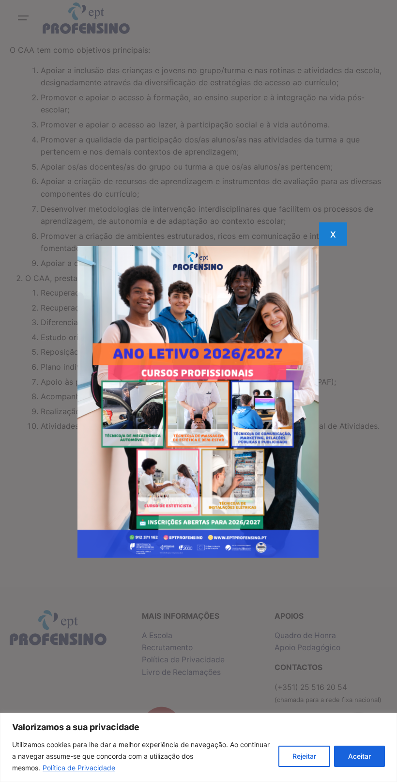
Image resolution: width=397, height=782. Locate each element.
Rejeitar (304, 756)
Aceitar (359, 756)
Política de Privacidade (79, 768)
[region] (198, 747)
